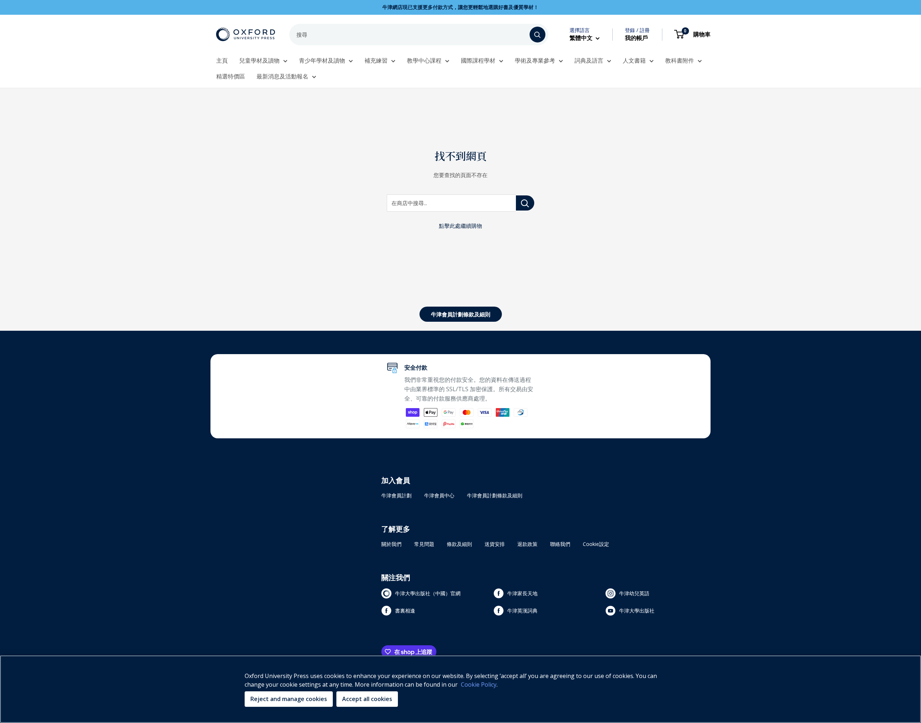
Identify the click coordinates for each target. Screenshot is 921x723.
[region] (460, 689)
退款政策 (527, 544)
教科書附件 (679, 60)
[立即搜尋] (537, 34)
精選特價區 (230, 76)
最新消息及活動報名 (282, 76)
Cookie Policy (478, 684)
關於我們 (391, 544)
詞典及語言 (589, 60)
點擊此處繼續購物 (460, 225)
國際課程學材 (478, 60)
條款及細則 (459, 544)
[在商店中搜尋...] (525, 203)
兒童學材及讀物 (259, 60)
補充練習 (375, 60)
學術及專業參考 (535, 60)
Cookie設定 (596, 544)
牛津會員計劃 (396, 495)
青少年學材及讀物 (322, 60)
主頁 (222, 60)
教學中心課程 (424, 60)
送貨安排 (495, 544)
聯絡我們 (560, 544)
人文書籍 (634, 60)
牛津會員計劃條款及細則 (460, 314)
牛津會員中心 (439, 495)
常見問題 (424, 544)
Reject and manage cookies (288, 699)
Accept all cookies (367, 699)
